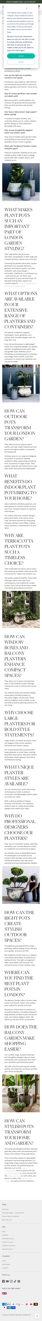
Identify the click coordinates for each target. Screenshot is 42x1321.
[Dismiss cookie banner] (26, 8)
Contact (5, 1235)
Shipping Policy (8, 1238)
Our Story (6, 1264)
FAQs (4, 1231)
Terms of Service (8, 1245)
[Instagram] (11, 1281)
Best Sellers (7, 1220)
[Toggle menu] (2, 7)
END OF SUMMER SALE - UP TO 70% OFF (21, 1)
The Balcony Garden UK (22, 1315)
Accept (21, 56)
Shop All (5, 1209)
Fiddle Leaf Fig (14, 1176)
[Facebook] (3, 1281)
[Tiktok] (15, 1281)
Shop (4, 1261)
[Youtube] (7, 1281)
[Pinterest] (18, 1281)
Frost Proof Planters (10, 1216)
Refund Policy (7, 1249)
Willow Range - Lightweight (13, 1213)
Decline (21, 62)
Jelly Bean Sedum (11, 1173)
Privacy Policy (7, 1242)
